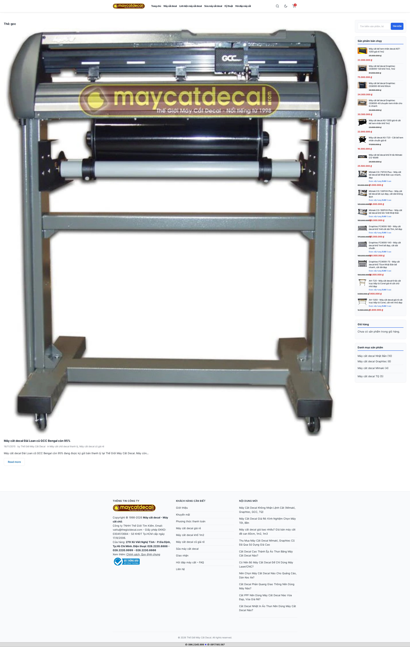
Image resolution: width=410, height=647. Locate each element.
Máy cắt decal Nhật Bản (372, 355)
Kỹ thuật (229, 6)
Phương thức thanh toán (190, 521)
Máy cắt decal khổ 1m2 (190, 535)
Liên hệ (180, 569)
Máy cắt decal (170, 6)
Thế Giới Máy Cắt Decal (33, 446)
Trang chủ (156, 6)
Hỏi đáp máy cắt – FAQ (190, 562)
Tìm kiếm (397, 26)
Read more (14, 461)
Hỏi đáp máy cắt (243, 6)
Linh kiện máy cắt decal (190, 6)
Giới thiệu (182, 507)
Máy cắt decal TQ (368, 376)
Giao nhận (182, 555)
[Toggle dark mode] (286, 6)
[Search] (277, 6)
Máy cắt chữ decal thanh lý (64, 446)
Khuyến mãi (183, 514)
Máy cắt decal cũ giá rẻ (91, 446)
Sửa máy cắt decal (213, 6)
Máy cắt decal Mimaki (371, 368)
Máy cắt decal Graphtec (372, 361)
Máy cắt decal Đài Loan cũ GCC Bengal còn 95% (37, 440)
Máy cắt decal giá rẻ (188, 528)
